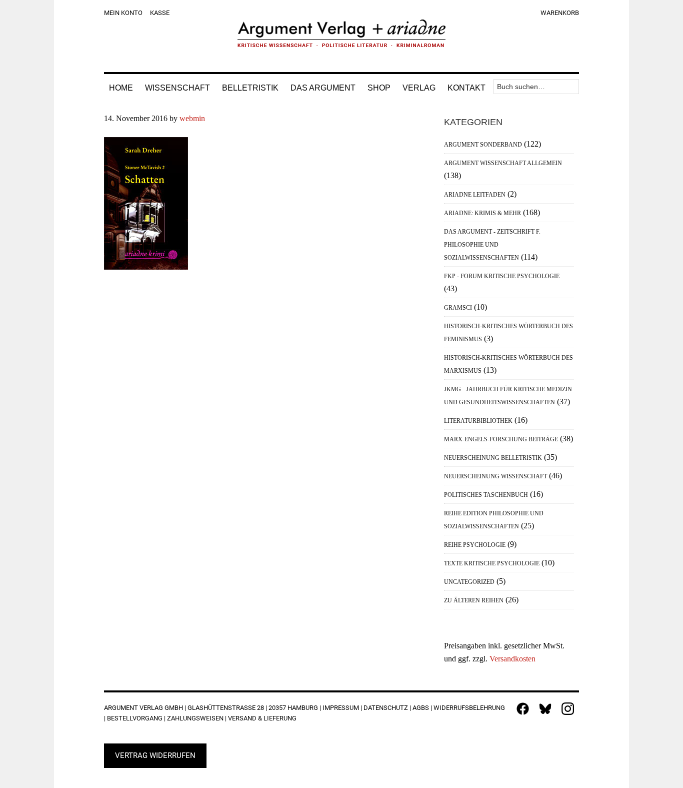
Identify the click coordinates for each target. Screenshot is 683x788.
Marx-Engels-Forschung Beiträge (501, 439)
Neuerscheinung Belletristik (493, 457)
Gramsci (458, 307)
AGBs (420, 707)
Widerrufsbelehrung (469, 707)
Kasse (160, 13)
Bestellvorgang (134, 718)
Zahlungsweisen (195, 718)
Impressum (340, 707)
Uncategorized (469, 581)
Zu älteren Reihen (474, 600)
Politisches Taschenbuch (486, 494)
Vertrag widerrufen (155, 755)
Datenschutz (386, 707)
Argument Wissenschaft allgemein (503, 163)
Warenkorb (559, 13)
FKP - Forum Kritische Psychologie (502, 276)
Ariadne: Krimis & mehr (482, 213)
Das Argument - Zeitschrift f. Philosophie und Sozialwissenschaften (492, 244)
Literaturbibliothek (478, 420)
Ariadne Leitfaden (475, 194)
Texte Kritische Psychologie (492, 563)
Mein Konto (123, 13)
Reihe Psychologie (475, 544)
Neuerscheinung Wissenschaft (495, 476)
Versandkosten (513, 658)
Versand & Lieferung (262, 718)
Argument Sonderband (483, 144)
